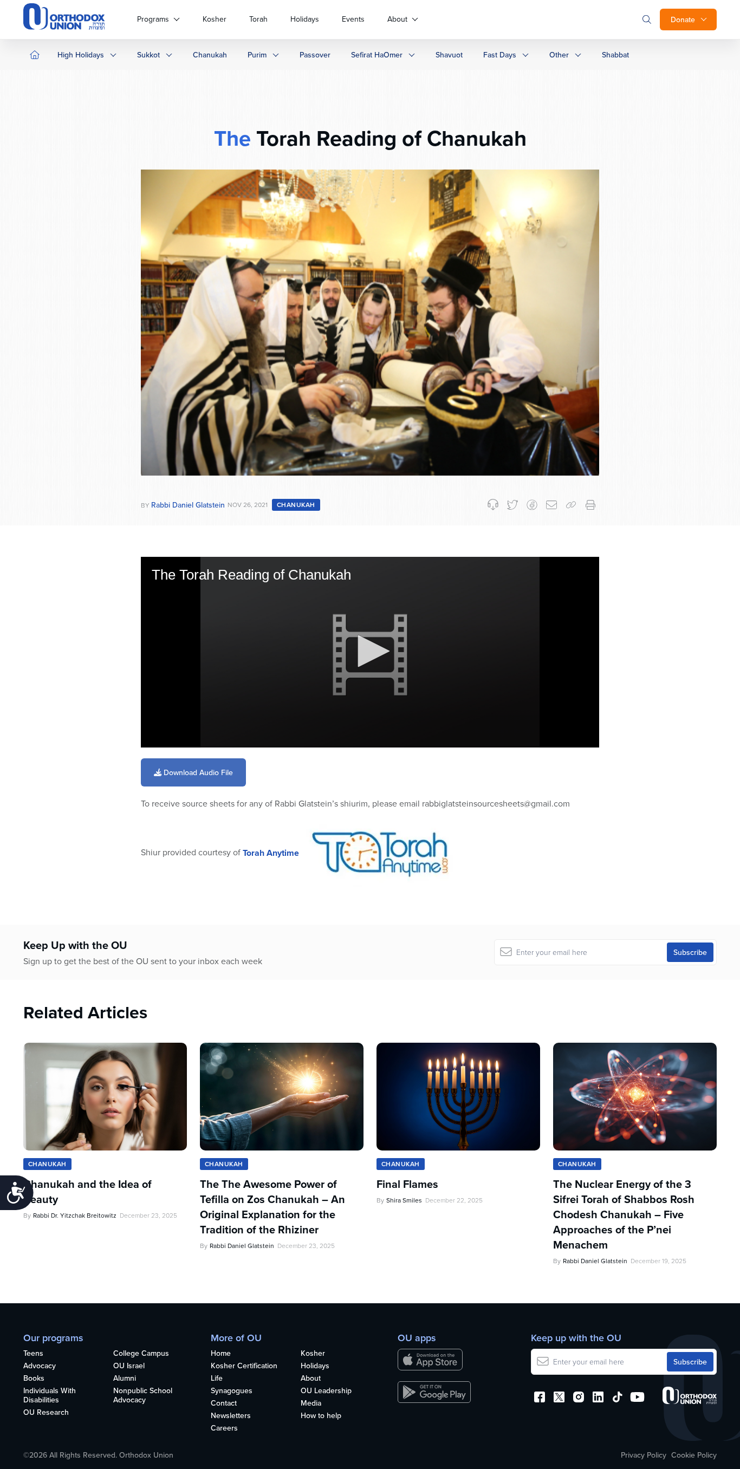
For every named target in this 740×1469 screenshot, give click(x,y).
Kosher (214, 19)
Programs (153, 19)
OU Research (46, 1413)
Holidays (304, 19)
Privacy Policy (643, 1455)
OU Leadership (326, 1391)
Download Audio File (197, 772)
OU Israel (129, 1366)
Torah (258, 19)
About (397, 19)
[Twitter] (512, 505)
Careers (224, 1428)
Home (221, 1353)
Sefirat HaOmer (377, 54)
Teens (33, 1353)
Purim (257, 54)
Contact (224, 1403)
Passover (315, 54)
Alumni (124, 1378)
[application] (370, 652)
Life (217, 1378)
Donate (683, 19)
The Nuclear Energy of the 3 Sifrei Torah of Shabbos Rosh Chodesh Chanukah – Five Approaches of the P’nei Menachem (623, 1214)
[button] (370, 651)
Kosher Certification (244, 1366)
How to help (321, 1416)
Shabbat (615, 54)
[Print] (590, 505)
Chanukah (210, 54)
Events (353, 19)
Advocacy (39, 1366)
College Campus (141, 1353)
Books (33, 1378)
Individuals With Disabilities (49, 1395)
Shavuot (449, 54)
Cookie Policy (694, 1455)
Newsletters (231, 1416)
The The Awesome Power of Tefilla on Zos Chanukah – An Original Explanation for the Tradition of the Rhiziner (272, 1206)
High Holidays (80, 54)
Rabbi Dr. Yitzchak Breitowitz (74, 1215)
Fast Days (499, 54)
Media (311, 1403)
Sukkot (148, 54)
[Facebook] (532, 505)
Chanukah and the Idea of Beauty (87, 1191)
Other (559, 54)
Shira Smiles (404, 1200)
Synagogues (231, 1391)
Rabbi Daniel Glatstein (188, 504)
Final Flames (407, 1184)
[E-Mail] (551, 505)
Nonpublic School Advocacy (142, 1395)
